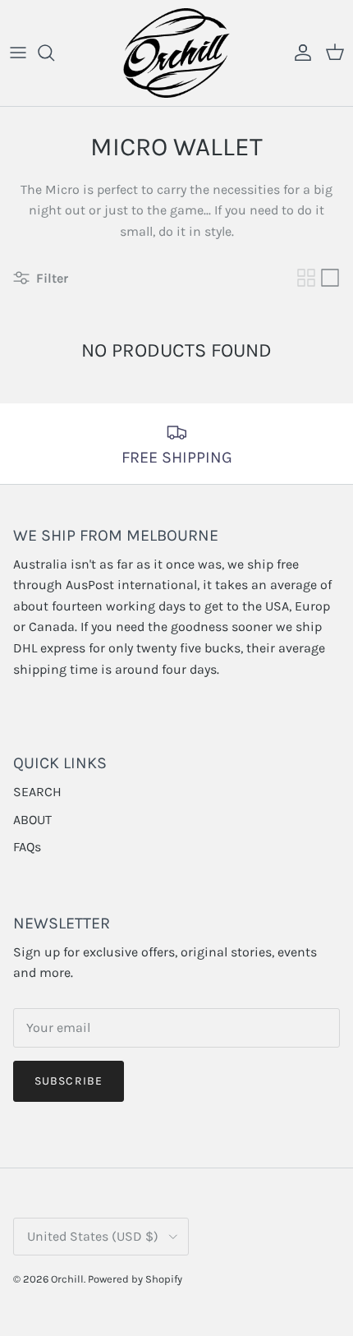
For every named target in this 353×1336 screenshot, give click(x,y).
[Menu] (18, 53)
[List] (330, 278)
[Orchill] (176, 53)
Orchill (67, 1279)
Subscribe (68, 1081)
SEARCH (37, 791)
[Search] (54, 53)
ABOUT (32, 819)
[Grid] (306, 278)
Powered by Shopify (135, 1279)
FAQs (27, 847)
